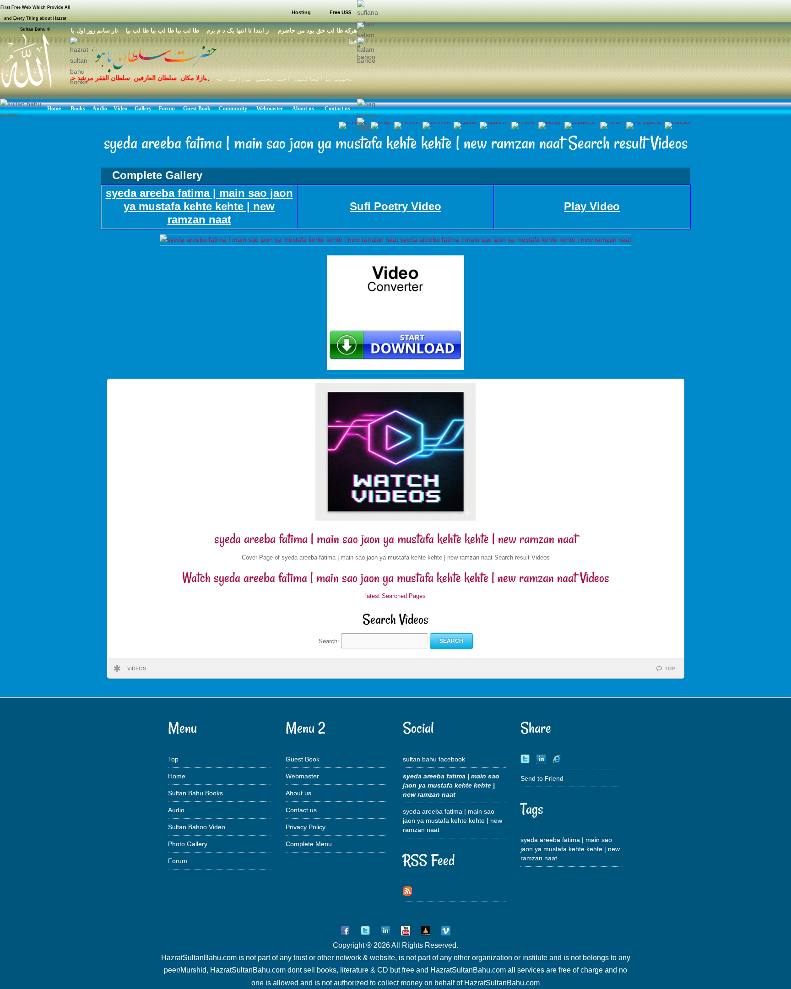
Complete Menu (309, 844)
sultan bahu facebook (434, 759)
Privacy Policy (305, 827)
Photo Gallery (187, 844)
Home (176, 776)
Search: (330, 640)
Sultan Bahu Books (195, 793)
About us (298, 793)
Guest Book (303, 759)
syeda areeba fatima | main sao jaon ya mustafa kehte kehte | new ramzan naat (395, 538)
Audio (176, 810)
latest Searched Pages (395, 595)
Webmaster (302, 776)
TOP (670, 668)
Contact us (301, 810)
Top (173, 759)
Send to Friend (541, 778)
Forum (177, 860)
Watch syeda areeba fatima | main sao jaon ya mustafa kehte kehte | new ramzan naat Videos (395, 577)
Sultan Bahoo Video (196, 827)
